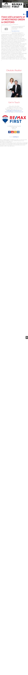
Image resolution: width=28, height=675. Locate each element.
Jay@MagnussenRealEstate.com (14, 110)
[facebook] (9, 132)
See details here (15, 31)
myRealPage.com (16, 136)
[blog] (15, 132)
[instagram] (18, 132)
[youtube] (12, 132)
